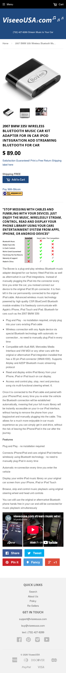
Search (33, 591)
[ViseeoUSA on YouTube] (46, 640)
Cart (60, 4)
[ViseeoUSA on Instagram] (37, 640)
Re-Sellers (33, 605)
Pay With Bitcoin (12, 189)
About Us (33, 596)
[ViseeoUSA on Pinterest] (28, 640)
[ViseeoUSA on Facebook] (19, 640)
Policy (33, 601)
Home (5, 43)
